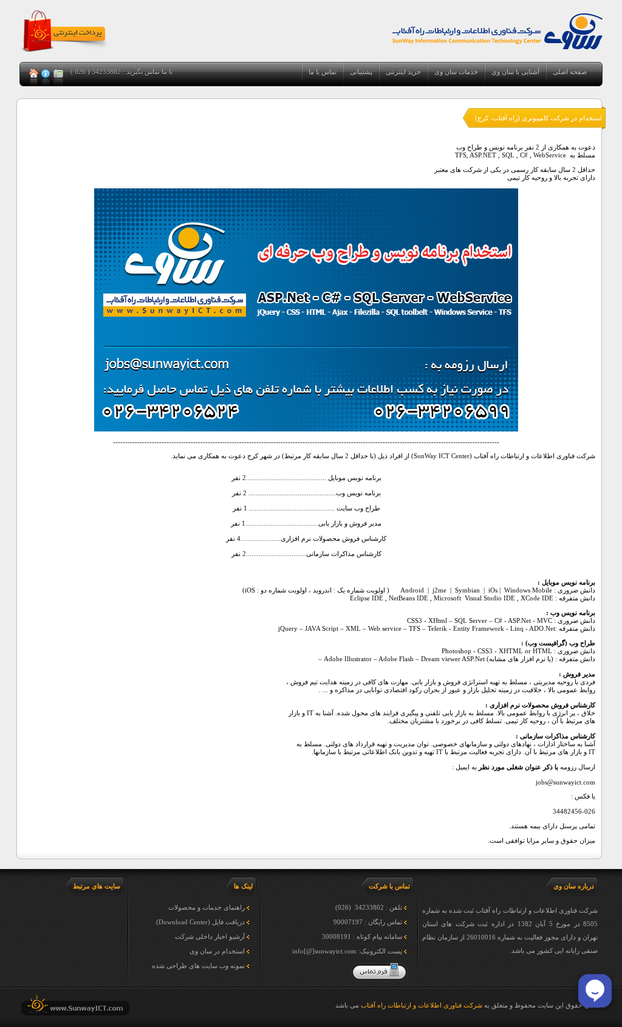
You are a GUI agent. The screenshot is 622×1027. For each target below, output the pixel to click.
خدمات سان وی (456, 71)
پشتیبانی (361, 71)
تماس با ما (323, 71)
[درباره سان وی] (46, 74)
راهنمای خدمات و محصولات (206, 907)
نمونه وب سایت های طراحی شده (198, 965)
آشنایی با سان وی (515, 71)
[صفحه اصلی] (35, 74)
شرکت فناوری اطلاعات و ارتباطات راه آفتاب (421, 1005)
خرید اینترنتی (403, 71)
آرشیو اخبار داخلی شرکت (210, 936)
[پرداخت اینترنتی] (63, 51)
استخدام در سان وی (217, 951)
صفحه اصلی (570, 71)
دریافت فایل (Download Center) (200, 922)
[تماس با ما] (58, 74)
